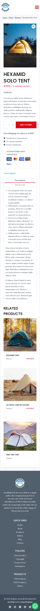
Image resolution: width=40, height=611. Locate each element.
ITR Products (20, 579)
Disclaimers (20, 566)
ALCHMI (11, 602)
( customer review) (21, 86)
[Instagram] (20, 607)
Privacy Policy (20, 555)
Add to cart (26, 125)
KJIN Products (20, 582)
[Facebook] (10, 607)
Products (20, 532)
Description (20, 180)
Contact (20, 543)
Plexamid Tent (12, 355)
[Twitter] (15, 607)
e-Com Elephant (26, 602)
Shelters (12, 173)
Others (20, 586)
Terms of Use (20, 562)
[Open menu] (37, 7)
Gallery (20, 536)
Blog (20, 539)
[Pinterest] (30, 607)
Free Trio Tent (12, 454)
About (20, 528)
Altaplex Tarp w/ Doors (17, 405)
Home (20, 525)
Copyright (20, 559)
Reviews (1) (20, 185)
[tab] (20, 180)
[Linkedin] (25, 607)
